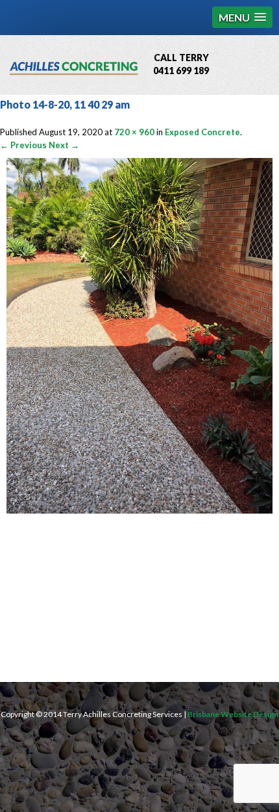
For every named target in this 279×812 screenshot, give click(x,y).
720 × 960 (134, 132)
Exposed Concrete (202, 132)
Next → (64, 145)
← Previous (23, 145)
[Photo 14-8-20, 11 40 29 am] (139, 510)
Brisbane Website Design (233, 714)
